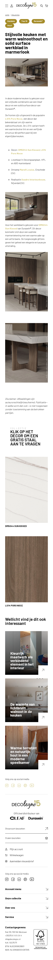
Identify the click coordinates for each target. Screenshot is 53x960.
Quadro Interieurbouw (33, 179)
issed (14, 228)
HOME (7, 15)
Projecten (15, 15)
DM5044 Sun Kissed (29, 149)
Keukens (11, 21)
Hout (9, 25)
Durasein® (38, 21)
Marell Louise (27, 169)
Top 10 (24, 21)
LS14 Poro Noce (14, 118)
